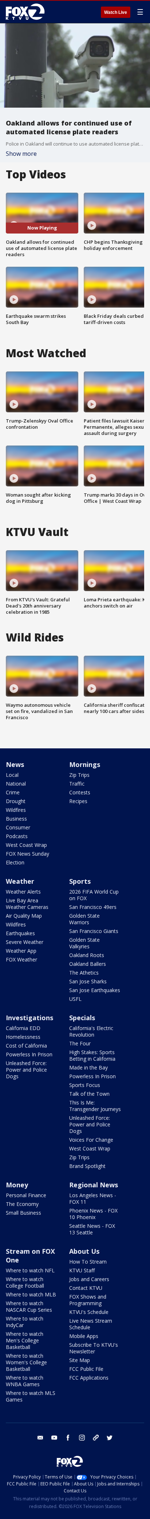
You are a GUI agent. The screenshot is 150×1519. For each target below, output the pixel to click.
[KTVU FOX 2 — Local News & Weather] (27, 11)
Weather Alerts (23, 891)
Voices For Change (91, 1139)
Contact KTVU (85, 1287)
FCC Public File (86, 1368)
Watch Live (115, 12)
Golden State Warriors (84, 919)
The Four (80, 1043)
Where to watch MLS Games (30, 1396)
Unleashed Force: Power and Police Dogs (26, 1070)
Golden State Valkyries (84, 943)
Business (16, 818)
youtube (54, 1437)
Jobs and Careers (89, 1279)
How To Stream (88, 1261)
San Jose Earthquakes (94, 990)
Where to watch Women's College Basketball (26, 1362)
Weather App (21, 950)
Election (15, 862)
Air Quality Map (24, 915)
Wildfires (16, 809)
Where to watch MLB (31, 1294)
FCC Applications (88, 1377)
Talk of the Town (89, 1093)
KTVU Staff (82, 1270)
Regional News (93, 1184)
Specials (82, 1017)
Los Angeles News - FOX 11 (92, 1198)
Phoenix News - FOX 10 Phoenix (93, 1214)
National (16, 783)
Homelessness (23, 1036)
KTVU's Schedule (88, 1311)
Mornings (84, 764)
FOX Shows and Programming (87, 1300)
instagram (82, 1437)
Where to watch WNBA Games (24, 1381)
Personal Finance (26, 1195)
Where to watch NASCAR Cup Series (29, 1306)
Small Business (23, 1212)
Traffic (76, 783)
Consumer (18, 827)
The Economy (22, 1203)
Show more (21, 154)
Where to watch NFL (30, 1270)
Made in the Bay (88, 1067)
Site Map (79, 1360)
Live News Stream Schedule (90, 1324)
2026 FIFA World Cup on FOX (94, 895)
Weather (20, 881)
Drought (15, 801)
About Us (84, 1251)
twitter (109, 1437)
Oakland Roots (86, 955)
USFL (75, 998)
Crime (13, 792)
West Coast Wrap (26, 844)
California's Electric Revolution (91, 1031)
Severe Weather (24, 941)
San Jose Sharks (88, 981)
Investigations (29, 1017)
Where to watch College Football (25, 1282)
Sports (80, 881)
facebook (68, 1437)
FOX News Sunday (27, 853)
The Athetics (84, 972)
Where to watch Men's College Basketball (24, 1340)
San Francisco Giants (93, 931)
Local (12, 774)
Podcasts (17, 836)
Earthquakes (20, 933)
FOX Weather (21, 959)
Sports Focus (84, 1085)
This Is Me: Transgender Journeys (95, 1106)
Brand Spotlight (87, 1166)
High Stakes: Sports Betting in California (92, 1055)
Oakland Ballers (87, 963)
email (40, 1437)
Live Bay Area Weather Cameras (27, 903)
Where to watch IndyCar (24, 1322)
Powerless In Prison (29, 1054)
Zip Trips (79, 774)
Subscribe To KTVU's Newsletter (93, 1348)
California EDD (23, 1028)
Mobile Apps (83, 1336)
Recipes (78, 801)
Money (17, 1184)
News (15, 764)
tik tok (96, 1437)
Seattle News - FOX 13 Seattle (92, 1229)
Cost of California (26, 1045)
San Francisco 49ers (93, 906)
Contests (79, 792)
